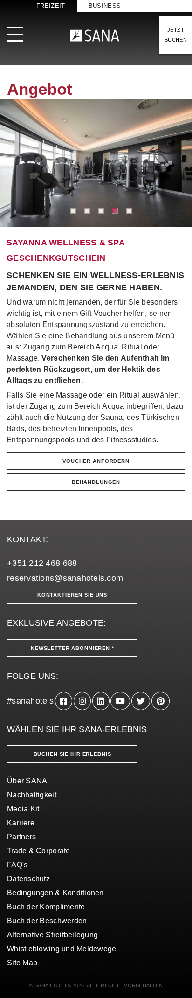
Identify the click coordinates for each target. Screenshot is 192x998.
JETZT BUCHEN (176, 34)
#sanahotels (30, 700)
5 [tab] (129, 211)
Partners (21, 837)
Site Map (22, 963)
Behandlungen (96, 482)
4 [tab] (115, 211)
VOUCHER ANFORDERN (96, 461)
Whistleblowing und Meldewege (62, 949)
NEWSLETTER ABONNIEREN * (72, 648)
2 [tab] (87, 211)
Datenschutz (28, 879)
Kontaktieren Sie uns (72, 595)
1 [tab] (73, 211)
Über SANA (27, 781)
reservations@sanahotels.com (65, 578)
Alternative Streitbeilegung (52, 935)
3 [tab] (101, 211)
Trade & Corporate (38, 851)
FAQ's (17, 865)
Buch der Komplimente (46, 907)
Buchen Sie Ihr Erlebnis (72, 754)
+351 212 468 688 (42, 563)
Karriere (20, 823)
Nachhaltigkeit (31, 795)
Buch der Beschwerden (47, 921)
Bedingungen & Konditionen (55, 893)
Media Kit (23, 809)
